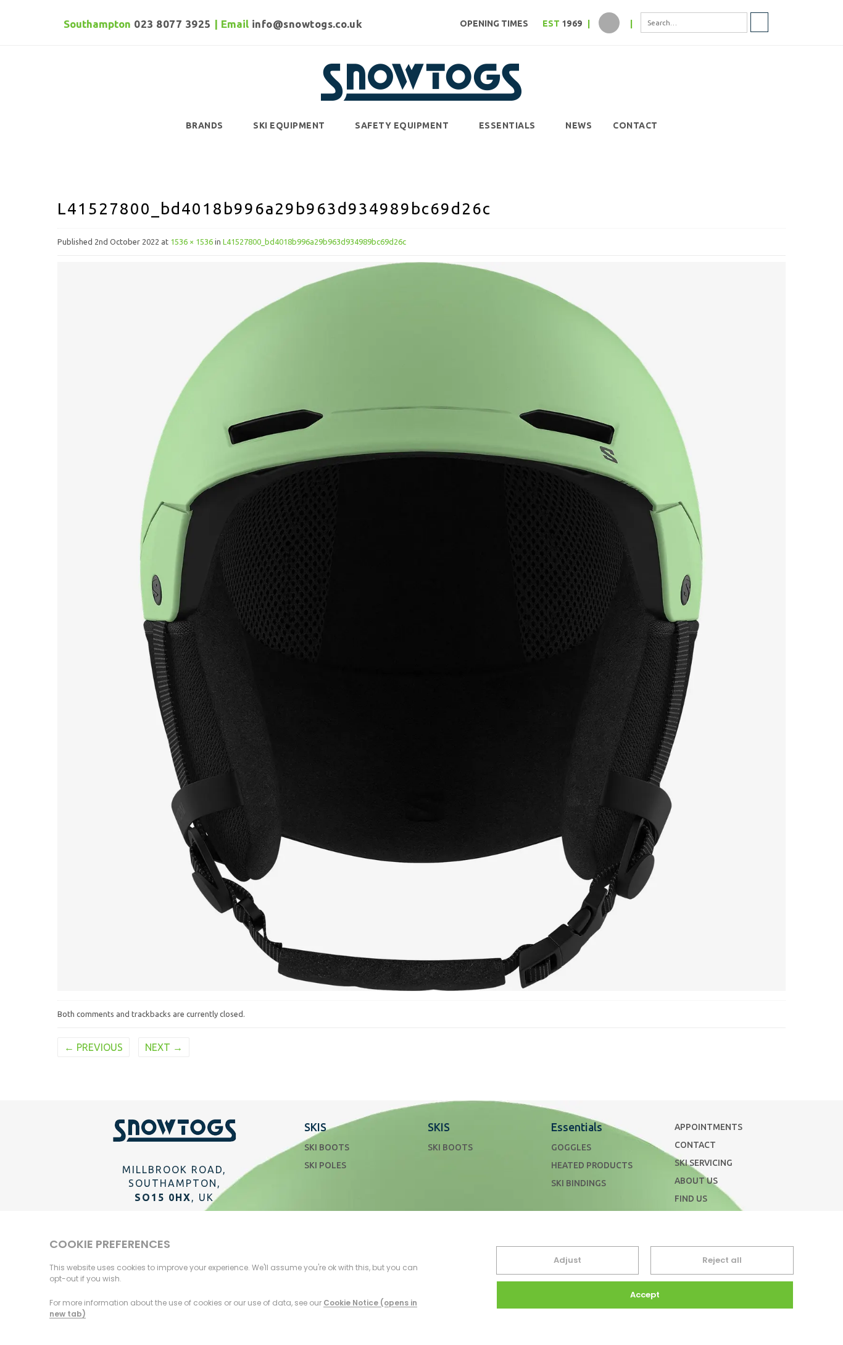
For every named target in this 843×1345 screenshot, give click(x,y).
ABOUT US (696, 1181)
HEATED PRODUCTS (592, 1165)
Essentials (576, 1127)
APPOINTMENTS (708, 1127)
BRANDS (204, 125)
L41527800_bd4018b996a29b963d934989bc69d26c (314, 241)
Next (164, 1047)
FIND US (691, 1199)
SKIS (315, 1127)
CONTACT (635, 125)
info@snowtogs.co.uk (307, 24)
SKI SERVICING (704, 1163)
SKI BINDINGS (578, 1183)
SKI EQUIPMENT (289, 125)
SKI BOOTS (326, 1147)
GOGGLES (571, 1147)
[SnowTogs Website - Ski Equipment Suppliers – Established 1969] (421, 80)
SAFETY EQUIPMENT (402, 125)
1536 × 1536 (191, 241)
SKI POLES (325, 1165)
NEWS (578, 125)
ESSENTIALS (507, 125)
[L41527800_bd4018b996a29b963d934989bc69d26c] (421, 625)
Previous (93, 1047)
